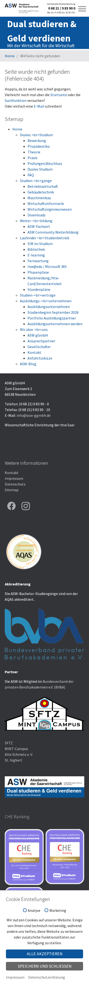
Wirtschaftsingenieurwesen (50, 209)
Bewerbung (37, 140)
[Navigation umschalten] (82, 9)
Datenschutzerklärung (46, 977)
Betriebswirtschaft (43, 186)
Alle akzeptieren (44, 953)
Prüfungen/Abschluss (45, 163)
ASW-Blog (28, 363)
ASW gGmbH (38, 335)
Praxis (32, 157)
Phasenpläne (38, 272)
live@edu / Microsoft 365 (47, 266)
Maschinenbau (39, 197)
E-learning (36, 255)
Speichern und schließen (44, 966)
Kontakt (34, 352)
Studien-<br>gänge (36, 180)
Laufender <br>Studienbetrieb (44, 237)
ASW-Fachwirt (39, 226)
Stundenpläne (39, 289)
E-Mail (39, 106)
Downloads (37, 215)
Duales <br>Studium (36, 134)
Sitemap (12, 489)
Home (17, 129)
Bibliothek (36, 249)
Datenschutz (15, 484)
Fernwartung (38, 260)
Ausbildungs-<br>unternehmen (45, 300)
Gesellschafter (39, 346)
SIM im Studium (40, 243)
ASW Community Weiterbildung (53, 232)
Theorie (34, 152)
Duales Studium (40, 169)
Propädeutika (39, 146)
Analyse (34, 910)
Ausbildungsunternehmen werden (55, 323)
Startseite (58, 94)
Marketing (57, 910)
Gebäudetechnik (41, 192)
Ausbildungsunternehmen (49, 306)
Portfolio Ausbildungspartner (52, 318)
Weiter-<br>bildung (36, 220)
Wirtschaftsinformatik (46, 203)
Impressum (14, 478)
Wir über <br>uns (34, 329)
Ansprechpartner (41, 341)
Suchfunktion (16, 100)
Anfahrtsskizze (40, 358)
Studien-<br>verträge (38, 295)
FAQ (31, 174)
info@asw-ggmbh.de (34, 415)
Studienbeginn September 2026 (53, 312)
